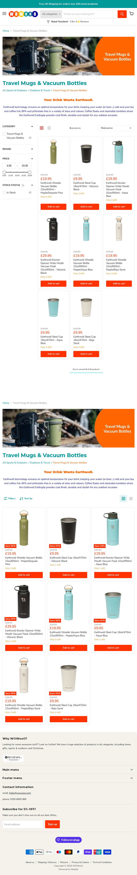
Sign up (52, 824)
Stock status (11, 185)
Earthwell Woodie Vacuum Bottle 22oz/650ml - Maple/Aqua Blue (83, 264)
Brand (7, 149)
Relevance (107, 128)
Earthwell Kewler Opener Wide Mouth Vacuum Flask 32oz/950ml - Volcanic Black (53, 266)
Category (9, 126)
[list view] (49, 128)
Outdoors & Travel (40, 90)
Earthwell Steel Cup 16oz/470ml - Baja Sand (84, 340)
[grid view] (41, 128)
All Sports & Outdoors (15, 90)
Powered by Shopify (68, 869)
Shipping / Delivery (47, 862)
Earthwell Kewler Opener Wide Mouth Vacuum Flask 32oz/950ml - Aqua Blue (117, 189)
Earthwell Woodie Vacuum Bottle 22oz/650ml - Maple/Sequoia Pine (52, 187)
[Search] (122, 14)
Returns (64, 862)
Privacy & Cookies (80, 862)
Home (6, 30)
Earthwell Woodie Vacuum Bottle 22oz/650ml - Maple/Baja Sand (116, 264)
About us (30, 862)
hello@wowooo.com (20, 793)
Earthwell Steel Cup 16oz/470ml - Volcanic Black (85, 186)
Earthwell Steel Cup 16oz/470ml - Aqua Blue (52, 340)
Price (6, 158)
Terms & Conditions (102, 862)
